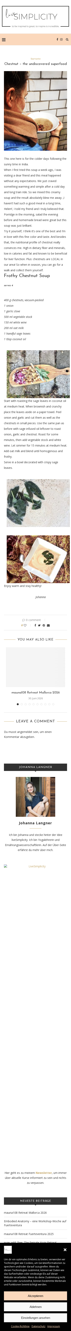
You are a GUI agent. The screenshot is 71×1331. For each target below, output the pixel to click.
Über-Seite (59, 845)
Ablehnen (36, 1306)
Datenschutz (38, 1326)
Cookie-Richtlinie (20, 1326)
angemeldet (24, 732)
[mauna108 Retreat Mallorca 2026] (35, 667)
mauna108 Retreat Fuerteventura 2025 (29, 1234)
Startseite (36, 58)
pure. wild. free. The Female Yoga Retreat (30, 1242)
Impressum (53, 1326)
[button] (65, 1250)
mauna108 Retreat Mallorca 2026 (35, 692)
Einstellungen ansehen (35, 1317)
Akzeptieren (35, 1296)
